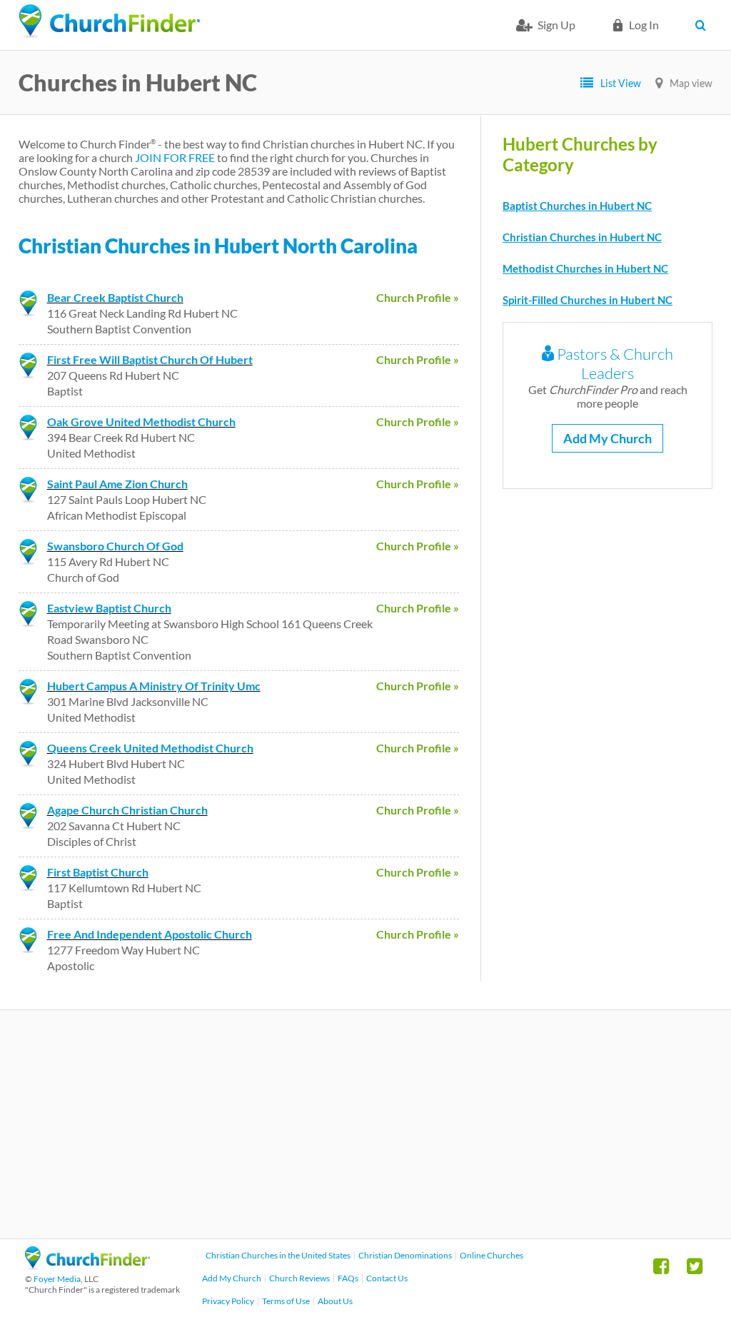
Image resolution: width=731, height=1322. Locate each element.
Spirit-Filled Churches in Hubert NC (587, 299)
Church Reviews (299, 1278)
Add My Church (607, 438)
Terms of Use (286, 1301)
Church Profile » (417, 297)
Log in (644, 24)
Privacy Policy (228, 1301)
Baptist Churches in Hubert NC (577, 205)
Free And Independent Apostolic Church (149, 934)
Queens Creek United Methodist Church (150, 748)
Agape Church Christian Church (127, 810)
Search (703, 25)
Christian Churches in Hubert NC (582, 237)
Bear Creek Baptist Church (115, 297)
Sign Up (556, 24)
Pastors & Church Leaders (613, 363)
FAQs (348, 1278)
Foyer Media (57, 1278)
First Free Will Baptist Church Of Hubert (150, 359)
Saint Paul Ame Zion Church (117, 483)
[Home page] (109, 21)
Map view (691, 83)
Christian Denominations (405, 1255)
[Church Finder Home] (87, 1265)
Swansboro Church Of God (115, 545)
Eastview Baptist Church (109, 608)
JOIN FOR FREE (175, 157)
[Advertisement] (365, 1124)
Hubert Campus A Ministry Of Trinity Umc (154, 685)
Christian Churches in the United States (278, 1255)
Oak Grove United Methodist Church (141, 421)
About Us (335, 1301)
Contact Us (387, 1278)
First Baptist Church (97, 872)
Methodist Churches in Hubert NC (585, 268)
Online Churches (491, 1255)
